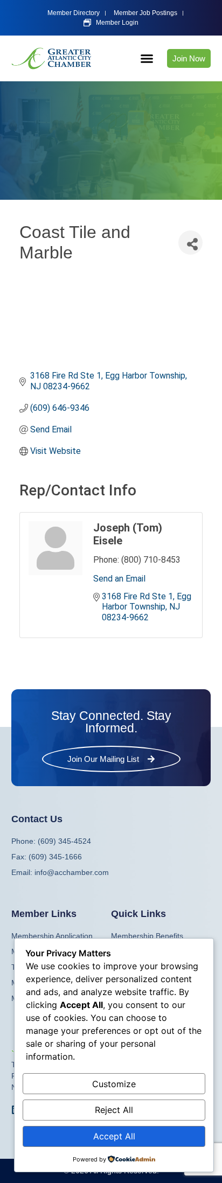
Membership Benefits (147, 936)
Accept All (114, 1136)
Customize (114, 1084)
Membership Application (52, 936)
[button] (147, 58)
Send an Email (119, 578)
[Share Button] (190, 242)
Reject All (114, 1109)
